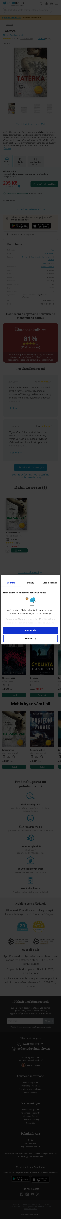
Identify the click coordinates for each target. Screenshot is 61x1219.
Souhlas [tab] (11, 583)
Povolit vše (30, 630)
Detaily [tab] (30, 583)
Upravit (28, 638)
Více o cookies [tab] (50, 583)
